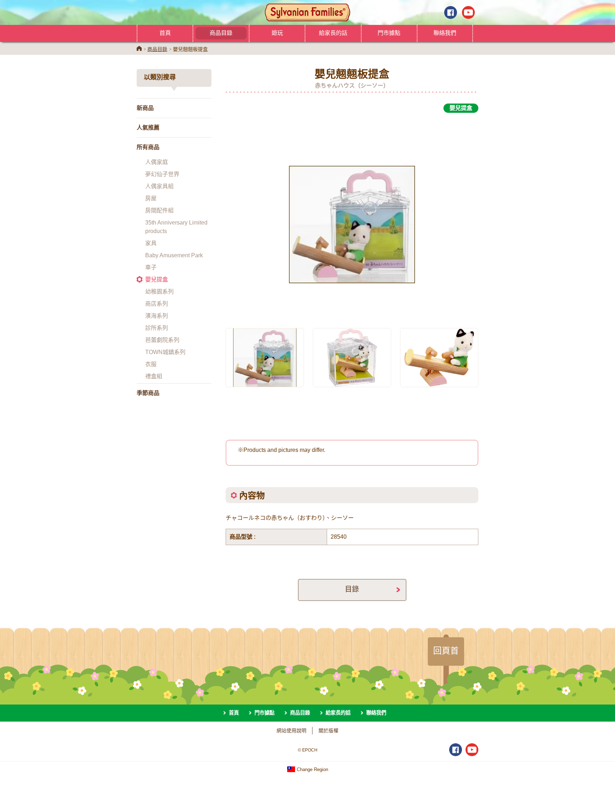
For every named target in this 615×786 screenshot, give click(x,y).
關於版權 (328, 730)
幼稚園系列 (159, 292)
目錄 (352, 589)
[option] (352, 216)
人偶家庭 (156, 162)
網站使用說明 (291, 730)
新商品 (145, 108)
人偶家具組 (159, 186)
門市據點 (389, 32)
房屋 (151, 198)
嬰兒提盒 (156, 279)
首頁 (165, 32)
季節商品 (148, 393)
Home (139, 48)
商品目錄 (221, 32)
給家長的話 (333, 32)
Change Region (311, 769)
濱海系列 (156, 316)
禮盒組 (153, 376)
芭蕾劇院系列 (162, 340)
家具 (151, 243)
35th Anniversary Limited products (176, 227)
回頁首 (446, 650)
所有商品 (148, 147)
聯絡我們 (444, 32)
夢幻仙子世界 (162, 174)
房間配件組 (159, 210)
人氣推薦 (148, 128)
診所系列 (156, 328)
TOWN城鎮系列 (165, 352)
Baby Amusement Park (174, 255)
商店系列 (156, 304)
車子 (151, 267)
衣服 (151, 364)
